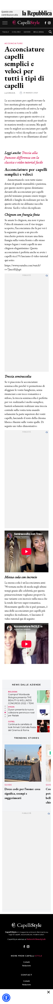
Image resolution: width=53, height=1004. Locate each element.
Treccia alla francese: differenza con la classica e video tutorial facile (24, 157)
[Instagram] (49, 23)
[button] (5, 706)
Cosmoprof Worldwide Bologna (20, 690)
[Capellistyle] (26, 23)
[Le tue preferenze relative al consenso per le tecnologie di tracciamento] (50, 753)
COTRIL (11, 721)
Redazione (26, 965)
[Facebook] (45, 23)
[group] (5, 32)
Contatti (26, 962)
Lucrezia (10, 93)
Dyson (11, 707)
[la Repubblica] (37, 15)
